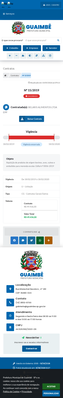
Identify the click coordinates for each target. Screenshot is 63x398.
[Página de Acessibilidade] (50, 56)
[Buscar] (58, 40)
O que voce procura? (12, 40)
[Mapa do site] (43, 56)
